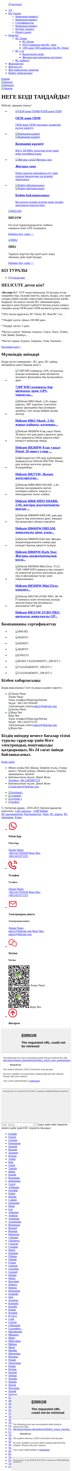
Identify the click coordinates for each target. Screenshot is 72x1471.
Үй (10, 10)
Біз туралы (14, 13)
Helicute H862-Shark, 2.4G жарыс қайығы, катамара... (36, 422)
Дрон (45, 814)
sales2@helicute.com (45, 725)
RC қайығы (22, 60)
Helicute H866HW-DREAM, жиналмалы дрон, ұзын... (35, 530)
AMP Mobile (40, 811)
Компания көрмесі (26, 19)
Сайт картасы (23, 811)
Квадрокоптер (32, 814)
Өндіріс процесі (24, 29)
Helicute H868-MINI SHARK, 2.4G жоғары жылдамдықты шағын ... (37, 504)
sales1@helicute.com (45, 706)
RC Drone (21, 38)
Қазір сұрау (8, 761)
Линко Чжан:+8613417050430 (18, 851)
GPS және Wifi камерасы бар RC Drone (45, 47)
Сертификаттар (24, 22)
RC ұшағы (56, 814)
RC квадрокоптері (12, 814)
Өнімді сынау (23, 32)
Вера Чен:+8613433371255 (24, 855)
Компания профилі (26, 16)
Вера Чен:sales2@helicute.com (26, 933)
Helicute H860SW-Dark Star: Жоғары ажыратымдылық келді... (36, 555)
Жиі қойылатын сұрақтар (23, 69)
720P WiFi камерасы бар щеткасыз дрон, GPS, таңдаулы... (34, 390)
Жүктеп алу (15, 66)
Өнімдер (13, 35)
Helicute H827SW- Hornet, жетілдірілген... (34, 476)
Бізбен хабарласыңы (20, 72)
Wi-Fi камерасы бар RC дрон (39, 44)
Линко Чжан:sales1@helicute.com (20, 930)
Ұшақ (18, 817)
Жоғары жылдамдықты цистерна (42, 57)
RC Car (19, 51)
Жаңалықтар (15, 63)
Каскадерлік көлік (33, 54)
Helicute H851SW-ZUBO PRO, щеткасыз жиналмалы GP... (37, 614)
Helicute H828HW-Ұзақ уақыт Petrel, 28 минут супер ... (37, 449)
